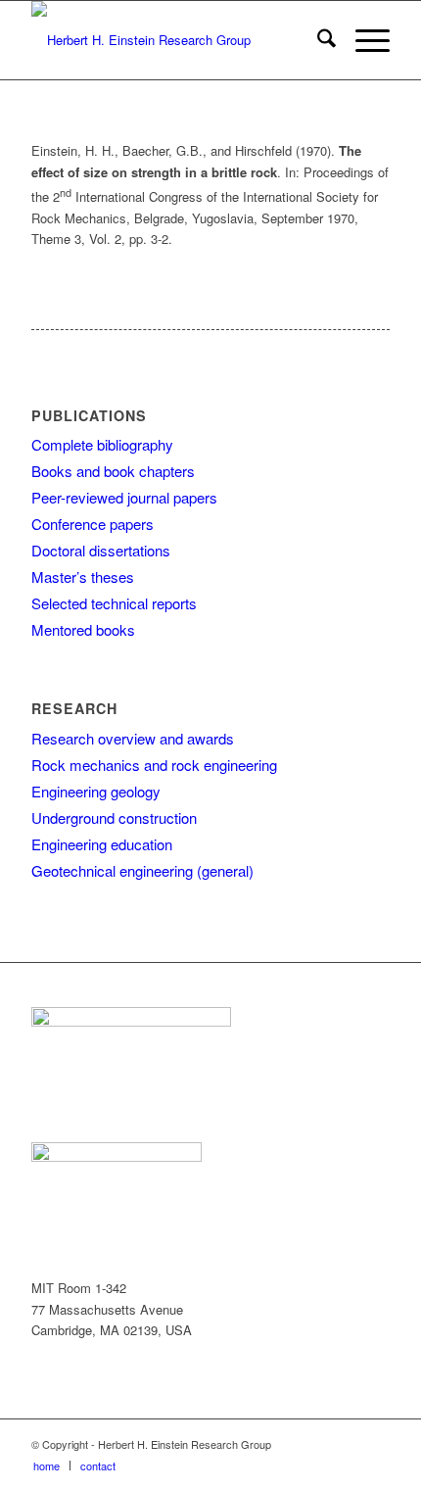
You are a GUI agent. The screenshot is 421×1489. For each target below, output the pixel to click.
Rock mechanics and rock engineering (154, 764)
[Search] (317, 40)
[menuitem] (317, 40)
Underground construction (114, 817)
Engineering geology (96, 791)
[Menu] (363, 40)
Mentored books (83, 629)
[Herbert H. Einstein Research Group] (174, 40)
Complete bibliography (102, 444)
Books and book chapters (113, 470)
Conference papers (92, 523)
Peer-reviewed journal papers (124, 497)
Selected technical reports (114, 603)
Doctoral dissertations (100, 550)
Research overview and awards (132, 738)
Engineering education (101, 844)
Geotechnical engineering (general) (142, 870)
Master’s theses (82, 576)
